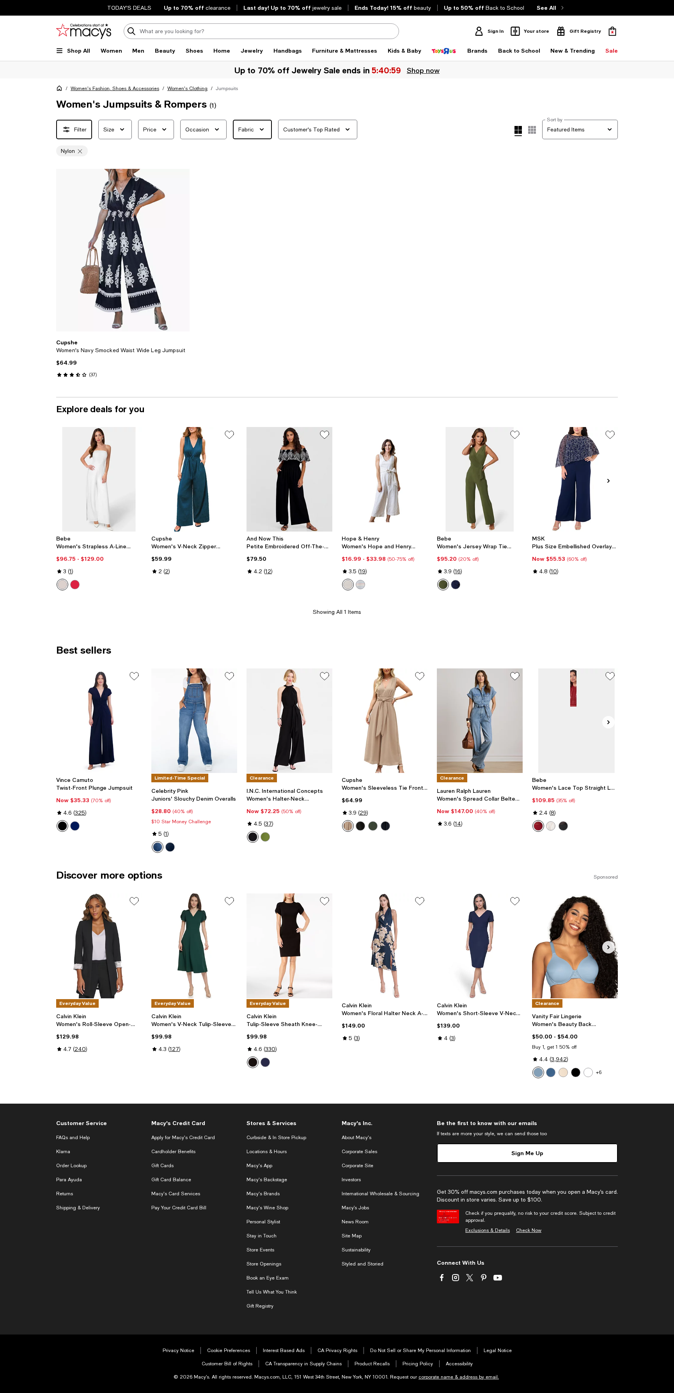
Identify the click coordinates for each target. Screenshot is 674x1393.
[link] (123, 358)
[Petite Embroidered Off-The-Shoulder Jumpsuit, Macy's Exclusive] (289, 479)
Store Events (260, 1250)
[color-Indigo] (265, 1062)
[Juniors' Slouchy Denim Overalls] (194, 720)
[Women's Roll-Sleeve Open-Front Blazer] (99, 945)
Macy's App (259, 1165)
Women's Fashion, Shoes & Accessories (115, 88)
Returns (64, 1193)
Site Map (352, 1236)
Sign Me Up (527, 1153)
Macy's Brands (263, 1193)
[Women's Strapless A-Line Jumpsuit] (99, 479)
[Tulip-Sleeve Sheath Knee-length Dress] (289, 945)
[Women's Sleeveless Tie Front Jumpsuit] (384, 720)
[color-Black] (62, 826)
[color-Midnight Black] (575, 1072)
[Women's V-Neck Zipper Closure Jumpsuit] (194, 479)
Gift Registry (260, 1306)
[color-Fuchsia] (75, 584)
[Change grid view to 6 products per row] (532, 130)
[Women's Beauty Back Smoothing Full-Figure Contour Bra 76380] (575, 945)
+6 (598, 1072)
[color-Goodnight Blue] (550, 1072)
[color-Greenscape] (265, 837)
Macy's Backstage (267, 1179)
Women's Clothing (187, 88)
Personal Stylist (263, 1222)
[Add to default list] (229, 435)
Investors (351, 1179)
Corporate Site (357, 1165)
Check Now (528, 1230)
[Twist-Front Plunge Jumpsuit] (99, 720)
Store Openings (264, 1264)
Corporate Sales (359, 1151)
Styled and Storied (362, 1264)
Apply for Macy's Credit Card (183, 1137)
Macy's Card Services (175, 1193)
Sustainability (356, 1250)
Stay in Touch (262, 1236)
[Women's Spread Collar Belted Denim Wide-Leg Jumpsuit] (480, 720)
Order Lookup (71, 1165)
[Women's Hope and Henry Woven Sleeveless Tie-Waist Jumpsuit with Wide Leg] (384, 479)
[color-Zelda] (170, 847)
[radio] (62, 584)
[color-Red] (538, 826)
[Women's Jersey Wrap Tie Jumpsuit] (480, 479)
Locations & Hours (267, 1151)
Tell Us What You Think (272, 1292)
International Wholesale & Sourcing (380, 1193)
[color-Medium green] (373, 826)
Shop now (423, 70)
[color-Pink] (360, 584)
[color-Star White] (588, 1072)
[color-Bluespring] (538, 1072)
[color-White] (62, 584)
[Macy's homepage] (61, 89)
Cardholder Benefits (173, 1151)
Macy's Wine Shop (267, 1207)
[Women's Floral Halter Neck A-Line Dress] (384, 945)
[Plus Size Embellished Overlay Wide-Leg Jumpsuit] (575, 479)
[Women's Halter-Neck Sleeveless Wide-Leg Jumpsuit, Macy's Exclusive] (289, 720)
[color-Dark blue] (385, 826)
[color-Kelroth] (157, 847)
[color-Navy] (455, 584)
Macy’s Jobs (355, 1207)
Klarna (63, 1151)
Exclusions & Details (487, 1230)
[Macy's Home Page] (83, 31)
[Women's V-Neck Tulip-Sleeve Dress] (194, 945)
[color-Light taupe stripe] (348, 584)
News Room (355, 1222)
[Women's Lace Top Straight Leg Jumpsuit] (575, 720)
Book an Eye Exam (268, 1278)
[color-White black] (550, 826)
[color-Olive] (443, 584)
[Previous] (65, 250)
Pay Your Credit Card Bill (178, 1207)
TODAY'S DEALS (129, 8)
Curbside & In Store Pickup (276, 1137)
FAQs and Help (73, 1137)
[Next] (180, 250)
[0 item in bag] (612, 31)
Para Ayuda (69, 1179)
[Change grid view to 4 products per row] (518, 131)
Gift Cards (162, 1165)
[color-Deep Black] (252, 837)
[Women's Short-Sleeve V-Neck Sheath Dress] (480, 945)
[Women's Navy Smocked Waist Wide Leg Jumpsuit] (123, 250)
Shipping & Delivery (78, 1207)
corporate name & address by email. (459, 1377)
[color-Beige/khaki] (348, 826)
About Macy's (356, 1137)
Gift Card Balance (171, 1179)
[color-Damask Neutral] (563, 1072)
